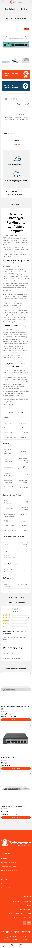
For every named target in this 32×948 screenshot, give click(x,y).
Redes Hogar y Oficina (18, 9)
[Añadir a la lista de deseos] (30, 673)
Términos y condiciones (9, 867)
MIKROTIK (4, 711)
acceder (10, 637)
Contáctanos (5, 884)
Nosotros (4, 859)
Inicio (4, 9)
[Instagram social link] (29, 923)
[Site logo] (16, 2)
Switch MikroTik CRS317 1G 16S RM (13, 806)
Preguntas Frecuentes (8, 863)
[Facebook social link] (24, 923)
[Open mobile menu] (3, 2)
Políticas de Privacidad (9, 871)
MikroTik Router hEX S (8, 757)
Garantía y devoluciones (9, 888)
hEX (13, 404)
